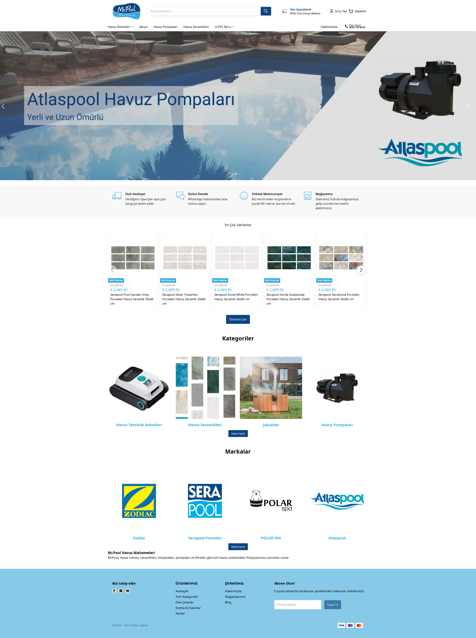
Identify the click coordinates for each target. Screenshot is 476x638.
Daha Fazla (238, 433)
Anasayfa (182, 591)
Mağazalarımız (235, 597)
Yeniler (180, 613)
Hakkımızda (233, 591)
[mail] (127, 590)
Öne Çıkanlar (185, 602)
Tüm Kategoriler (187, 597)
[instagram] (120, 590)
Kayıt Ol (332, 605)
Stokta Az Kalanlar (188, 608)
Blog (228, 602)
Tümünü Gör (238, 319)
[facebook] (114, 590)
